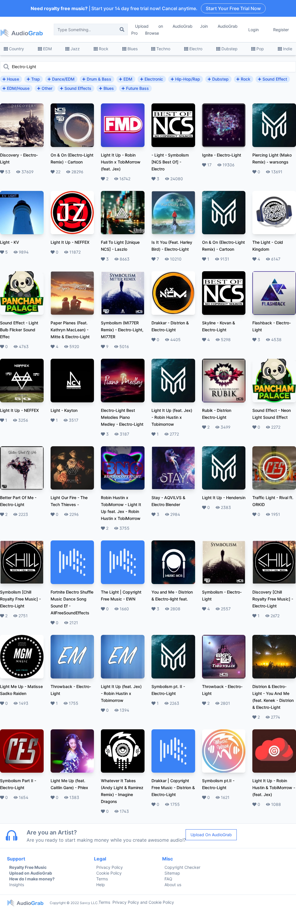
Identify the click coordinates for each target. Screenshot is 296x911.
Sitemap (172, 873)
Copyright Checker (182, 867)
